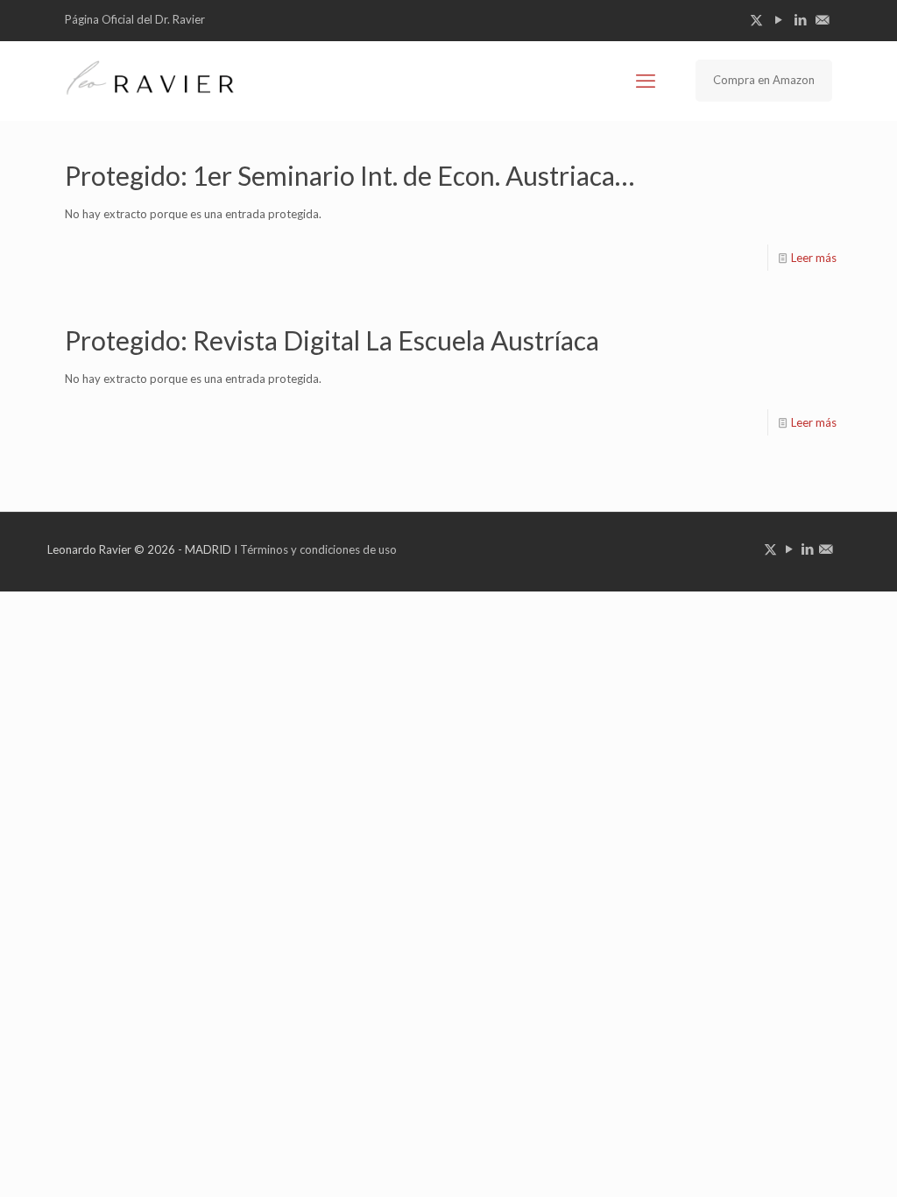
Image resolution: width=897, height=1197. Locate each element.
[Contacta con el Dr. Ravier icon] (822, 19)
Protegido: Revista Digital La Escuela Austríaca (332, 340)
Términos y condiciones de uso (318, 549)
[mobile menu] (645, 81)
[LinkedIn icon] (800, 19)
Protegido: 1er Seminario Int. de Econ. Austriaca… (349, 175)
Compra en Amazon (764, 80)
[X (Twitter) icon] (756, 19)
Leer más (814, 258)
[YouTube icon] (778, 19)
